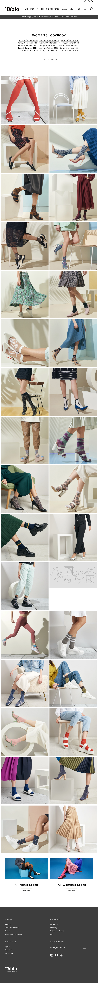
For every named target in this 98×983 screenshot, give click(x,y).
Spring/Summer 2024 (49, 40)
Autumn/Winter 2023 (70, 40)
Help (71, 9)
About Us (8, 924)
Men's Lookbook (49, 60)
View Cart (8, 950)
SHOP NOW (26, 890)
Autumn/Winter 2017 (69, 50)
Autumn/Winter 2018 (28, 50)
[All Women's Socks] (71, 868)
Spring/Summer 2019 (69, 48)
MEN (32, 9)
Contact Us (9, 953)
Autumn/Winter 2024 (28, 40)
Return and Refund (57, 931)
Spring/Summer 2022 (69, 43)
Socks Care (54, 924)
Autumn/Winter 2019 (48, 48)
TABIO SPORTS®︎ (52, 9)
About (64, 9)
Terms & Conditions (12, 928)
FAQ (51, 934)
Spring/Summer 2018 (49, 50)
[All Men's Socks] (26, 868)
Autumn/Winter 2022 (48, 43)
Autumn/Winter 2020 (68, 45)
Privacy (7, 931)
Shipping (53, 928)
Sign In (7, 946)
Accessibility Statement (13, 934)
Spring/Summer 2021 (47, 45)
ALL (26, 9)
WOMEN (40, 9)
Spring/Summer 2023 (27, 43)
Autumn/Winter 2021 (27, 45)
